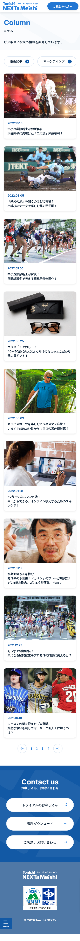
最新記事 (16, 61)
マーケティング (54, 61)
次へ (58, 748)
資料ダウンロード (40, 824)
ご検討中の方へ (63, 6)
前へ (22, 748)
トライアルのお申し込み (40, 805)
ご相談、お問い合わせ (40, 842)
